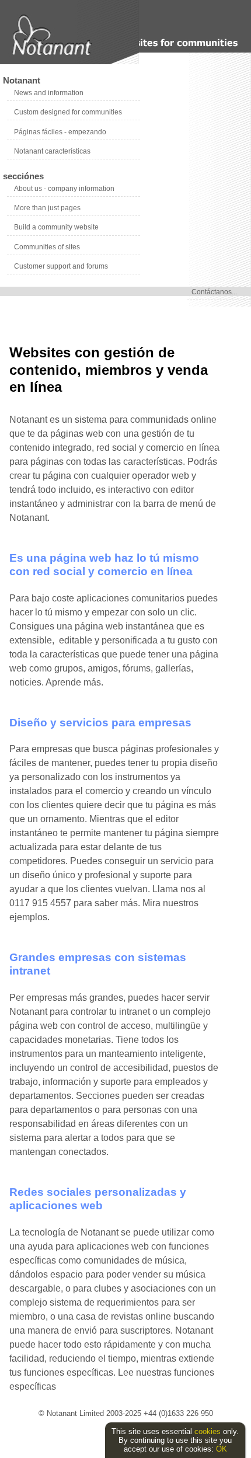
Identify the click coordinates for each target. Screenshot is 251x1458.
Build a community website (56, 227)
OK (221, 1449)
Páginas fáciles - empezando (60, 132)
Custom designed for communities (68, 112)
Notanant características (52, 151)
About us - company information (64, 189)
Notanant (21, 80)
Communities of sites (47, 247)
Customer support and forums (61, 266)
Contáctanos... (214, 292)
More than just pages (47, 208)
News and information (48, 93)
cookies (207, 1431)
